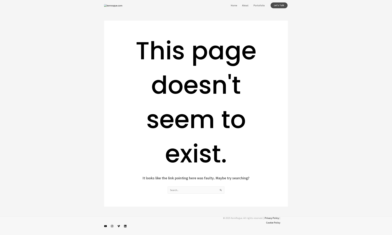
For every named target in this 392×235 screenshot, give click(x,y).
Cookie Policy (273, 222)
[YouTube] (105, 226)
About (245, 5)
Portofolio (259, 5)
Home (234, 5)
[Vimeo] (118, 226)
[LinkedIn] (125, 226)
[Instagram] (112, 226)
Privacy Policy (272, 218)
